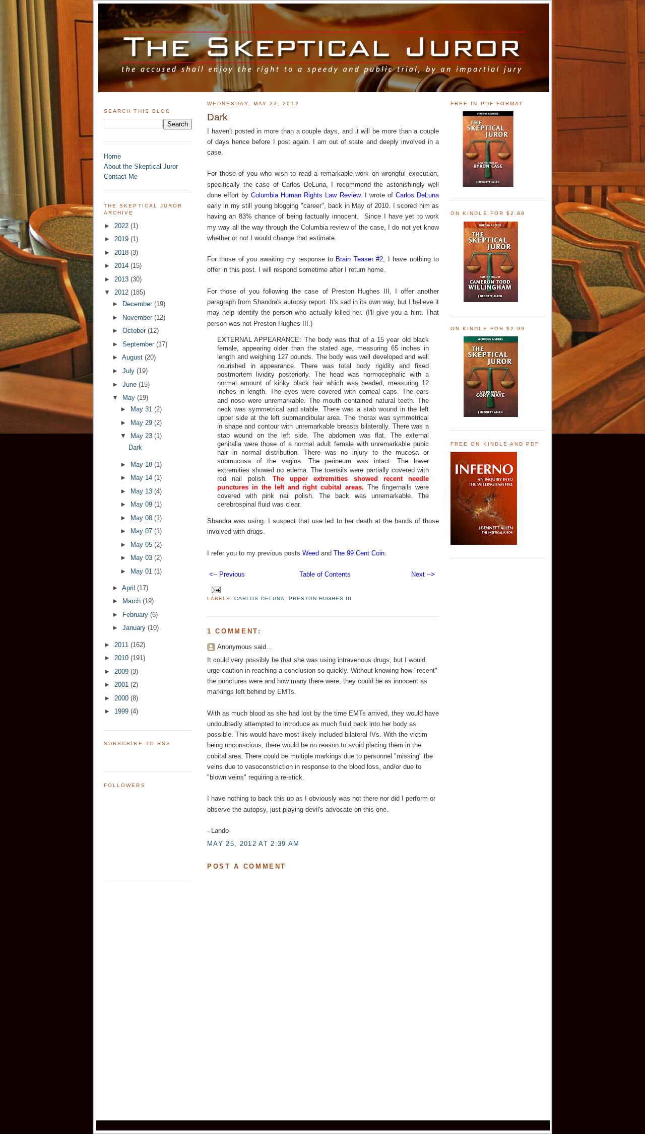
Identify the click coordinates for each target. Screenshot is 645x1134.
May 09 (142, 504)
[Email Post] (215, 589)
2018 (122, 252)
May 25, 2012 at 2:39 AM (253, 843)
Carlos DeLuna (259, 598)
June (130, 384)
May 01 (142, 571)
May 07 (142, 531)
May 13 (142, 491)
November (138, 317)
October (135, 330)
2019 (122, 239)
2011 (122, 645)
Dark (135, 447)
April (129, 588)
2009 (122, 671)
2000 (122, 698)
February (136, 614)
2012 (122, 292)
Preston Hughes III (320, 598)
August (133, 357)
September (139, 344)
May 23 (142, 436)
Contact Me (121, 176)
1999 (122, 711)
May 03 (142, 557)
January (135, 627)
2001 (122, 684)
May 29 (142, 423)
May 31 (142, 409)
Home (112, 156)
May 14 (142, 477)
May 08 (142, 518)
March (132, 601)
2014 (122, 265)
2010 (122, 658)
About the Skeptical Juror (141, 166)
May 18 (142, 464)
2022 (122, 226)
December (138, 304)
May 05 (142, 544)
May (129, 397)
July (129, 371)
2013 (122, 279)
